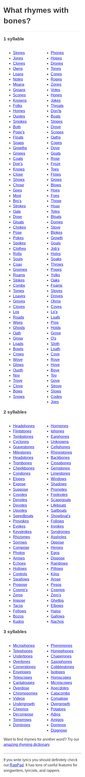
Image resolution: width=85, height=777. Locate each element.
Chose (18, 185)
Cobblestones (62, 667)
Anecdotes (60, 688)
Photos (19, 553)
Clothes (19, 249)
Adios (55, 714)
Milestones (22, 452)
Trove (17, 381)
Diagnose (59, 730)
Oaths (56, 137)
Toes (55, 169)
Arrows (19, 558)
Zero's (56, 595)
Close (18, 174)
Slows (56, 391)
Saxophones (61, 662)
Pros (55, 322)
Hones (56, 95)
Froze (55, 164)
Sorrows (20, 542)
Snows (19, 397)
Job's (55, 249)
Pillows (57, 569)
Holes (56, 254)
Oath (17, 333)
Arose (56, 579)
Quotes (19, 116)
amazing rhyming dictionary (26, 745)
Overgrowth (60, 704)
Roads (18, 317)
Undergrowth (24, 704)
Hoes (55, 190)
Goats (56, 153)
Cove (55, 354)
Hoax (55, 206)
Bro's (17, 201)
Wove (18, 360)
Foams (56, 285)
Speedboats (23, 516)
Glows (18, 365)
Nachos (57, 621)
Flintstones (22, 431)
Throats (57, 106)
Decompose (23, 714)
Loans (18, 74)
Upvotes (20, 510)
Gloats (18, 222)
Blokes (56, 233)
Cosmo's (20, 590)
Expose (19, 484)
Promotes (59, 489)
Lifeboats (58, 505)
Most (17, 196)
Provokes (21, 521)
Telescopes (22, 677)
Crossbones (61, 463)
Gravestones (23, 447)
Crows (18, 354)
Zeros (18, 595)
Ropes (56, 79)
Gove (55, 381)
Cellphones (60, 447)
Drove (56, 127)
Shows (19, 180)
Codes (56, 397)
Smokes (20, 122)
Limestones (60, 473)
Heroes (57, 548)
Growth (57, 238)
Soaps (18, 143)
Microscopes (61, 683)
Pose (17, 233)
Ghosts (19, 328)
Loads (18, 344)
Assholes (58, 537)
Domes (57, 222)
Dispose (58, 558)
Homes (19, 111)
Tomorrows (22, 720)
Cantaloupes (23, 683)
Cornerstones (24, 667)
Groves (19, 301)
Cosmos (58, 590)
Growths (20, 148)
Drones (57, 63)
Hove (55, 365)
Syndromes (60, 532)
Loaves (19, 296)
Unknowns (60, 442)
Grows (56, 180)
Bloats (56, 217)
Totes (55, 211)
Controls (20, 574)
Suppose (20, 489)
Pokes (18, 238)
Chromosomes (25, 693)
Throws (57, 264)
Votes (55, 90)
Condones (21, 473)
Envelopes (22, 672)
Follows (57, 521)
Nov (16, 375)
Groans (19, 90)
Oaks (55, 280)
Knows (19, 169)
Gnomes (20, 270)
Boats (55, 116)
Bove (55, 370)
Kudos (18, 621)
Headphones (24, 426)
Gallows (57, 616)
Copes (56, 143)
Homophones (62, 651)
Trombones (22, 463)
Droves (57, 296)
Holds (56, 328)
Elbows (57, 606)
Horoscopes (61, 677)
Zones (56, 84)
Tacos (18, 606)
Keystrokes (22, 532)
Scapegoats (61, 500)
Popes (56, 270)
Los (16, 312)
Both (17, 127)
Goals (56, 243)
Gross (18, 338)
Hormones (59, 426)
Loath (55, 349)
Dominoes (21, 725)
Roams (19, 275)
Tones (56, 69)
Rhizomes (21, 537)
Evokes (19, 526)
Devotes (20, 505)
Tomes (18, 291)
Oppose (57, 542)
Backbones (60, 458)
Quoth (18, 370)
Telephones (23, 651)
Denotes (20, 500)
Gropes (19, 153)
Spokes (19, 243)
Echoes (19, 563)
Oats (17, 211)
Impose (19, 600)
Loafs (55, 317)
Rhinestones (61, 452)
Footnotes (59, 495)
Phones (57, 53)
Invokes (57, 526)
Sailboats (59, 510)
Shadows (59, 484)
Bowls (18, 349)
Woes (18, 322)
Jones (18, 58)
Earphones (60, 437)
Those (56, 201)
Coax (17, 264)
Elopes (19, 479)
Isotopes (58, 672)
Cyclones (21, 442)
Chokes (19, 227)
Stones (19, 53)
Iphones (57, 431)
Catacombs (60, 693)
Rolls (17, 254)
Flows (56, 174)
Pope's (19, 132)
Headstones (23, 458)
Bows (17, 391)
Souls (18, 259)
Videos (19, 698)
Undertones (23, 656)
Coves (56, 307)
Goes (17, 190)
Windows (58, 479)
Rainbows (59, 563)
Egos (55, 553)
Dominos (58, 725)
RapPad (17, 765)
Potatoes (58, 709)
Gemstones (60, 468)
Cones (56, 74)
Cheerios (20, 709)
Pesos (56, 585)
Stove (55, 227)
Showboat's (60, 516)
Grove (56, 333)
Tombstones (23, 437)
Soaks (56, 259)
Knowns (20, 100)
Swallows (21, 579)
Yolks (55, 275)
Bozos (18, 616)
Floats (18, 137)
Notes (18, 79)
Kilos (55, 574)
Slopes (57, 122)
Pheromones (61, 646)
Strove (56, 386)
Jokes (56, 100)
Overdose (21, 688)
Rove (55, 360)
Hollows (20, 569)
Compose (21, 548)
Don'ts (56, 111)
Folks (17, 106)
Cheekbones (23, 468)
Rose (55, 159)
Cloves (19, 307)
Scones (19, 95)
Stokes (19, 280)
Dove (55, 148)
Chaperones (61, 656)
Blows (56, 185)
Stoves (56, 291)
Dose (17, 217)
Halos (56, 611)
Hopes (56, 58)
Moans (18, 84)
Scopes (57, 132)
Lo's (54, 312)
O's (53, 338)
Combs (19, 285)
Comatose (59, 698)
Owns (18, 69)
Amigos (57, 720)
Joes (55, 402)
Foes (55, 196)
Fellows (19, 611)
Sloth (55, 344)
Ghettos (57, 600)
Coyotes (20, 495)
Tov (54, 375)
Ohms (56, 301)
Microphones (24, 646)
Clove (18, 386)
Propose (20, 585)
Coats (18, 159)
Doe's (18, 164)
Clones (19, 63)
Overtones (21, 662)
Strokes (19, 206)
